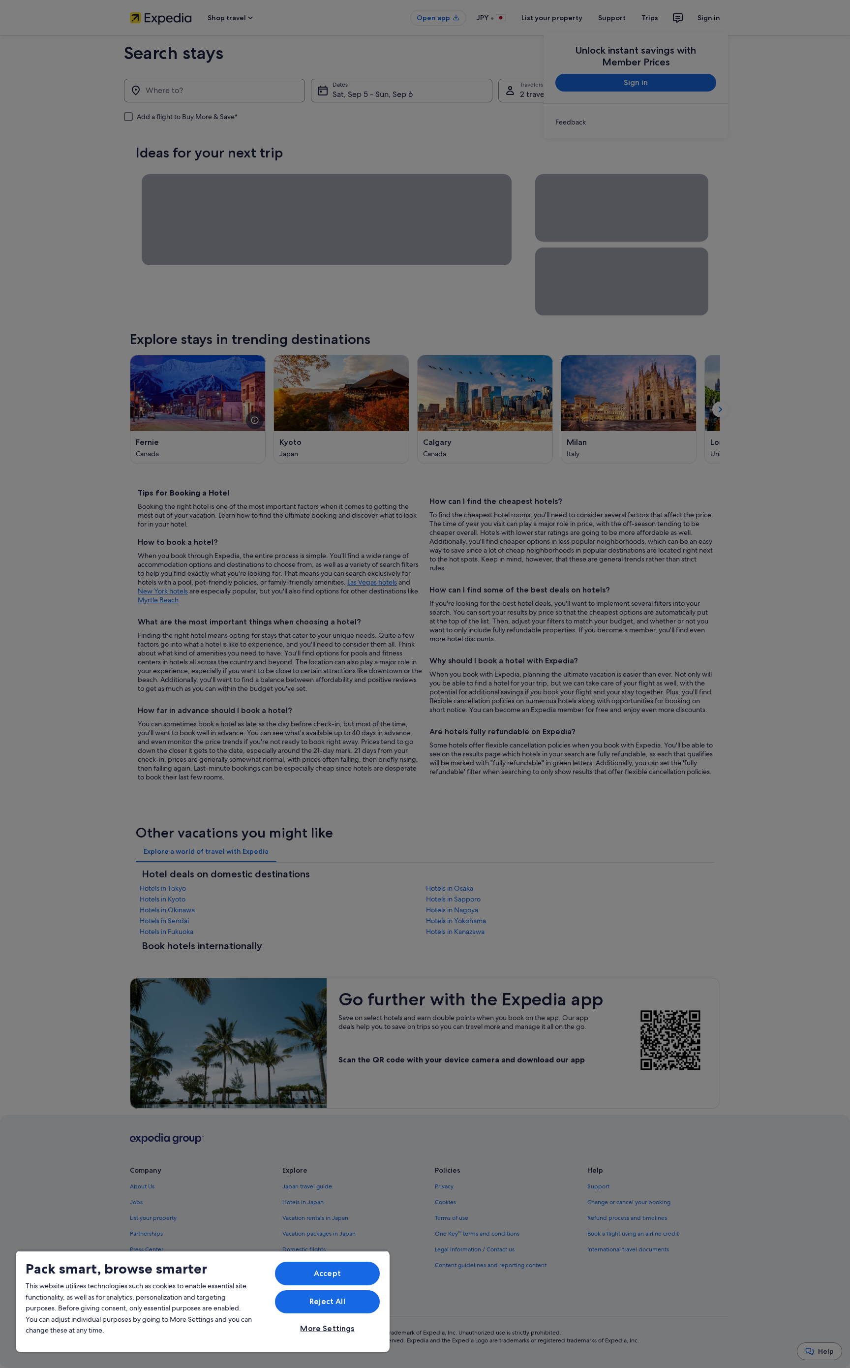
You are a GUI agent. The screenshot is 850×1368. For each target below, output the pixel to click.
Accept (327, 1273)
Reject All (327, 1301)
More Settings (327, 1328)
